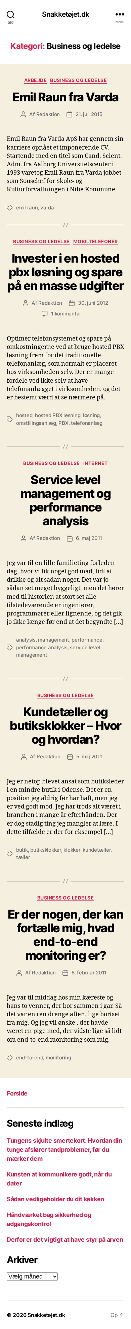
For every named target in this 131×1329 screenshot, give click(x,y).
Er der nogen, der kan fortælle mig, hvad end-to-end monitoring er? (66, 935)
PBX (63, 423)
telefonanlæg (86, 423)
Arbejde (35, 80)
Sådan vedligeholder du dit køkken (55, 1199)
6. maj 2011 (89, 538)
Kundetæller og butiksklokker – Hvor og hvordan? (65, 725)
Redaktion (48, 114)
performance (87, 640)
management (53, 640)
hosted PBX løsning (57, 415)
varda (47, 207)
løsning (91, 415)
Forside (17, 1093)
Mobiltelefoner (95, 241)
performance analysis (42, 647)
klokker (71, 850)
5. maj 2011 (89, 756)
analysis (26, 640)
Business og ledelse (78, 80)
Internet (95, 463)
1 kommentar (66, 313)
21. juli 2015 (89, 114)
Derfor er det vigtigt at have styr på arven (65, 1239)
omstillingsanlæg (36, 423)
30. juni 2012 (93, 303)
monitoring (58, 1057)
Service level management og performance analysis (65, 500)
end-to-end (29, 1057)
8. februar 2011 (89, 972)
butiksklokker (45, 850)
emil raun (27, 207)
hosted (24, 415)
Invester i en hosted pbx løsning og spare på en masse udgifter (65, 272)
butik (22, 850)
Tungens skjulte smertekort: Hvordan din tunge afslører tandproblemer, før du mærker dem (64, 1149)
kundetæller (97, 850)
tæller (23, 857)
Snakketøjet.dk (65, 14)
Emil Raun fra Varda (65, 97)
